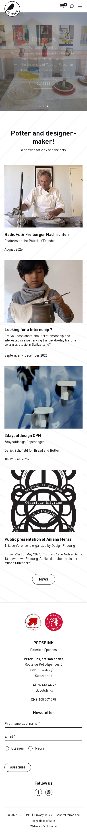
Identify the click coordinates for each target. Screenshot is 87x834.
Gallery (43, 80)
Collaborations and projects (43, 48)
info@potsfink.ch (43, 690)
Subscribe (17, 767)
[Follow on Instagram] (48, 792)
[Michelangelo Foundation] (54, 629)
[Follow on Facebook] (38, 792)
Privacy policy (43, 815)
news (43, 579)
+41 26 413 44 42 (43, 685)
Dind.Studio (49, 826)
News (39, 748)
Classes (17, 748)
